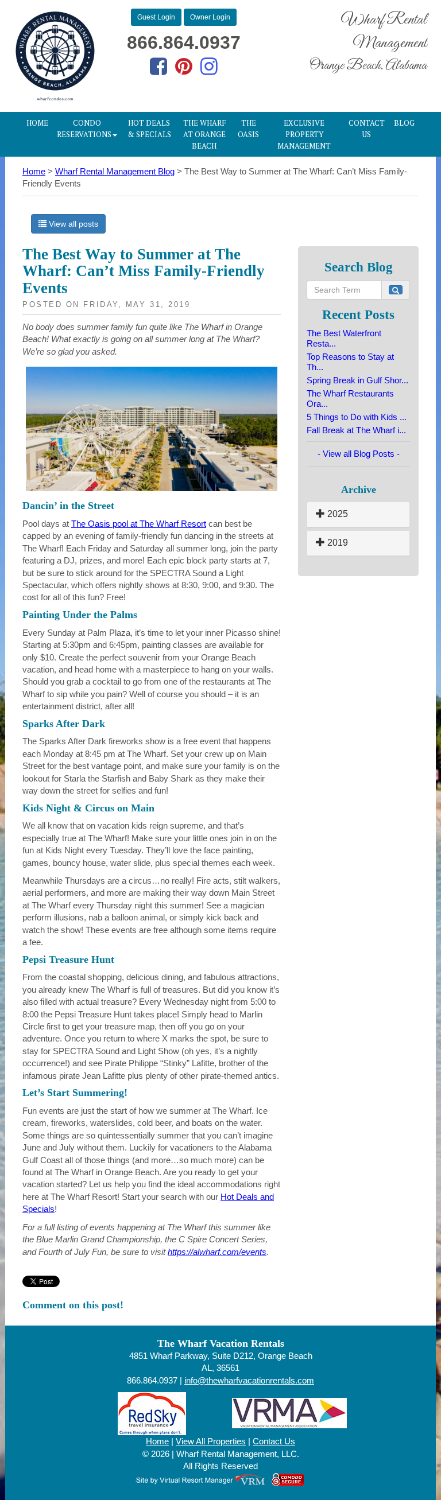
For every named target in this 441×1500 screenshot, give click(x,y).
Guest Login (156, 17)
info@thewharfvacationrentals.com (249, 1380)
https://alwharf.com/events (217, 1252)
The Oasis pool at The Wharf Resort (138, 524)
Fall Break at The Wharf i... (356, 430)
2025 (336, 514)
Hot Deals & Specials (149, 128)
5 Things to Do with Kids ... (357, 417)
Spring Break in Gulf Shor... (357, 380)
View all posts (72, 223)
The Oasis (248, 128)
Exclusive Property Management (304, 134)
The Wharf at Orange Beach (204, 134)
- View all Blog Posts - (359, 453)
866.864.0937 (184, 42)
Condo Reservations (84, 128)
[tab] (358, 514)
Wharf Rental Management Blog (115, 171)
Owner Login (210, 17)
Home (37, 123)
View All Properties (211, 1441)
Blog (404, 123)
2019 (336, 542)
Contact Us (367, 128)
